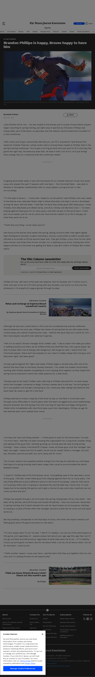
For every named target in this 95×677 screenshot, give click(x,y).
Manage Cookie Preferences (22, 668)
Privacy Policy (30, 663)
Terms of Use (25, 661)
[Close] (42, 634)
